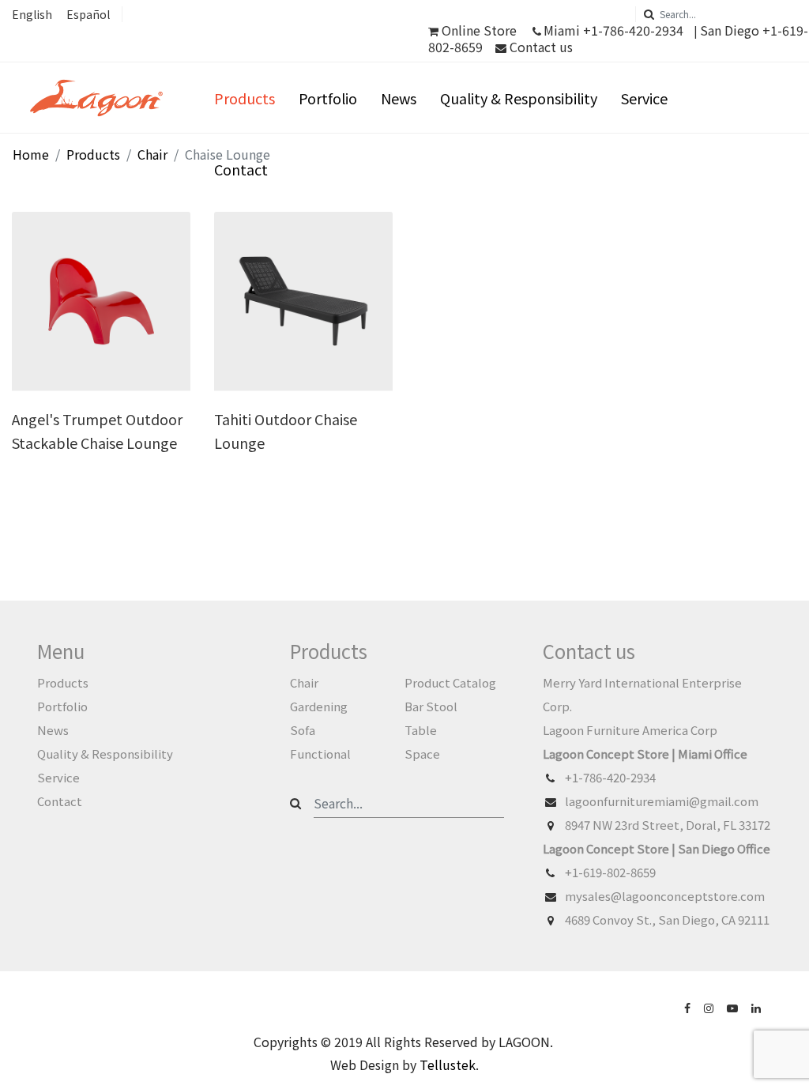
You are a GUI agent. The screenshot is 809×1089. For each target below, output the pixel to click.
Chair (304, 682)
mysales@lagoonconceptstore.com (665, 895)
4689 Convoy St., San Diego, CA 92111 (667, 919)
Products (244, 98)
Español (88, 14)
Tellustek (448, 1064)
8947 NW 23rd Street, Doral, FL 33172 (667, 824)
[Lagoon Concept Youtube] (734, 1006)
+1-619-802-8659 (610, 872)
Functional (320, 753)
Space (422, 753)
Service (644, 98)
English (32, 14)
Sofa (302, 730)
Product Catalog (450, 682)
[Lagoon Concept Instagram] (710, 1006)
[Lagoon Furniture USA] (689, 1006)
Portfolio (328, 98)
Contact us (539, 46)
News (398, 98)
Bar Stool (430, 706)
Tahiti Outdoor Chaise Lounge (285, 431)
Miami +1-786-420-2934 (613, 30)
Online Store (479, 30)
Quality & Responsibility (518, 98)
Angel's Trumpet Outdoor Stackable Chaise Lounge (97, 431)
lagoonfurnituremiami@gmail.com (661, 801)
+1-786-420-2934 (610, 777)
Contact (241, 169)
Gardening (319, 706)
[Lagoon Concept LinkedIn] (757, 1006)
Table (420, 730)
